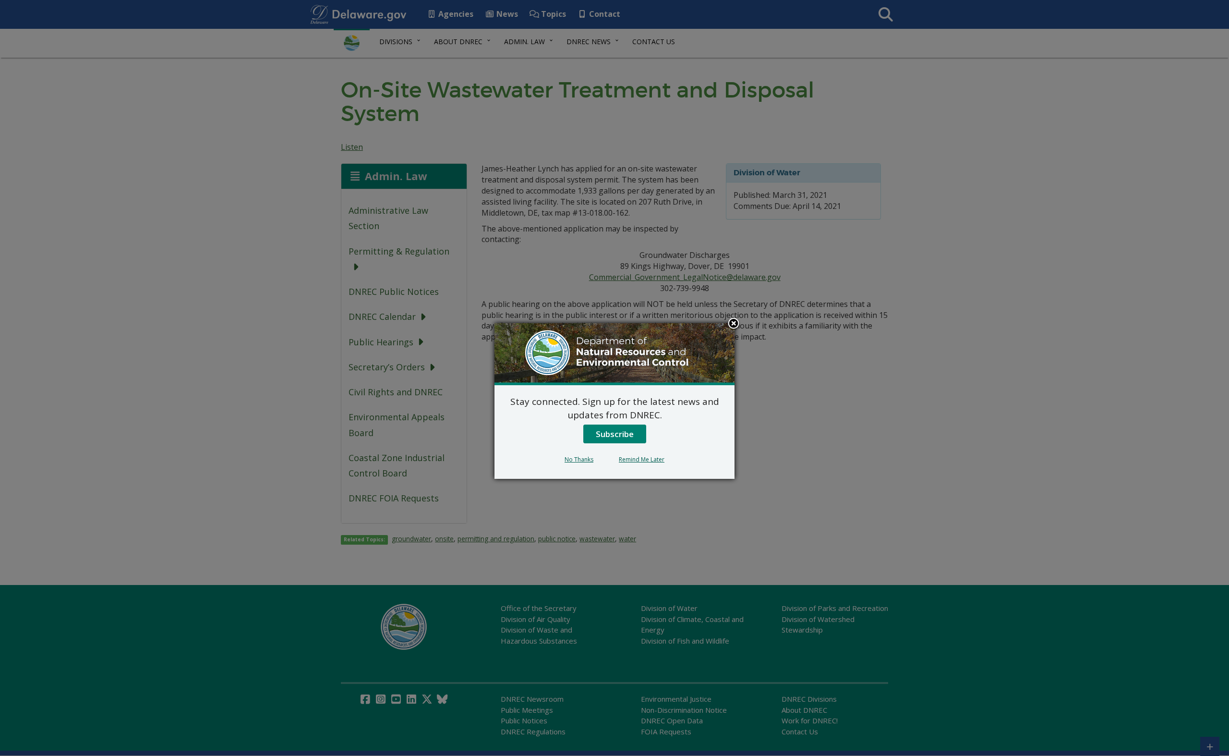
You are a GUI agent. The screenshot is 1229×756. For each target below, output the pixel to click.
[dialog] (614, 401)
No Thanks (579, 459)
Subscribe (615, 433)
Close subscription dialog (733, 324)
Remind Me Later (641, 459)
